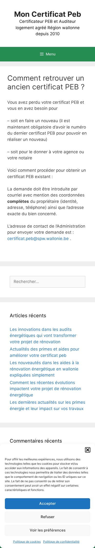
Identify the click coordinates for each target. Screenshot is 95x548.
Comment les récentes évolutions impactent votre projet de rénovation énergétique (45, 388)
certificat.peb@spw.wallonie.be (38, 238)
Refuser (48, 516)
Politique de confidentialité (61, 541)
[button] (87, 449)
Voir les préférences (48, 530)
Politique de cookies (27, 541)
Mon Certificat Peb (47, 14)
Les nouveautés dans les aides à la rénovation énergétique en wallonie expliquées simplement (44, 368)
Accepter (47, 503)
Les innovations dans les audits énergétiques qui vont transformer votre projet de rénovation (43, 335)
